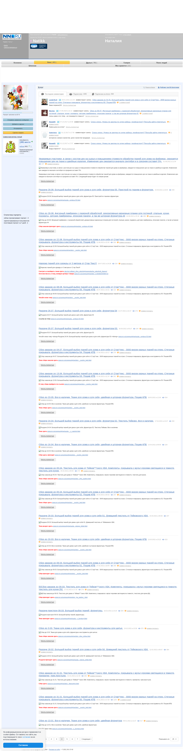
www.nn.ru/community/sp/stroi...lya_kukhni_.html (71, 597)
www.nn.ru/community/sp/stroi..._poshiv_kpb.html (70, 250)
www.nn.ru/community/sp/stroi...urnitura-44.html (77, 226)
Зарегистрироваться (10, 47)
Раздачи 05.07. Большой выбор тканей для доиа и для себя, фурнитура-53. (78, 328)
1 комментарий (124, 102)
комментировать (53, 164)
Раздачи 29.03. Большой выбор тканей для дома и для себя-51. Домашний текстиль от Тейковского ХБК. (93, 515)
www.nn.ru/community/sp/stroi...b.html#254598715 (91, 274)
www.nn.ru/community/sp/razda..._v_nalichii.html (63, 431)
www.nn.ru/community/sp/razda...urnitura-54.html (67, 319)
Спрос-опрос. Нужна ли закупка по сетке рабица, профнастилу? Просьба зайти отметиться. (128, 122)
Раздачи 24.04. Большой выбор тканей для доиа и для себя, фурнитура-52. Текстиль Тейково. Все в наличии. (96, 421)
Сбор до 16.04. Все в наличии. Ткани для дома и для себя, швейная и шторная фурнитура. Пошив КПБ (93, 444)
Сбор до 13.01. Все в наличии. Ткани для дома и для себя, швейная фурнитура (80, 720)
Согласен (23, 745)
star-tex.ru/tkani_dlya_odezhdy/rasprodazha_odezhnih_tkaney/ (85, 271)
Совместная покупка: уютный (12, 137)
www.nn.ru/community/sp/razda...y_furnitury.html (71, 618)
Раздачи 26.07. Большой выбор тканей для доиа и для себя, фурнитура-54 (78, 310)
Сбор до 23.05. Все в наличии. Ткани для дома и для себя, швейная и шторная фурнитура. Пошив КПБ (93, 397)
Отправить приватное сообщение (18, 120)
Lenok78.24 (53, 100)
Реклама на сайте (54, 749)
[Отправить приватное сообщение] (60, 100)
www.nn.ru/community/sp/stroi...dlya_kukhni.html (74, 479)
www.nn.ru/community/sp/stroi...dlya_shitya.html (74, 636)
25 (173, 739)
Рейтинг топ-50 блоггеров (169, 87)
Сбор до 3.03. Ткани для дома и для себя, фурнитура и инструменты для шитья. (81, 628)
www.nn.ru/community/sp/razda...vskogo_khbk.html (70, 526)
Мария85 (52, 122)
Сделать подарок (18, 132)
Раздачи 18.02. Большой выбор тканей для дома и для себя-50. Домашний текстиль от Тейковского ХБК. (93, 649)
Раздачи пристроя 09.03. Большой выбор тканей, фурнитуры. (71, 610)
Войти (6, 45)
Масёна (52, 111)
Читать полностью (69, 105)
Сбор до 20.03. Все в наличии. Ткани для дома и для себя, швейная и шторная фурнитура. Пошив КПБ (93, 539)
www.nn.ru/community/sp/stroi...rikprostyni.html (63, 684)
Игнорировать (18, 128)
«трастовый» (127, 34)
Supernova (53, 133)
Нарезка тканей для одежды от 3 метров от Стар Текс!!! (68, 263)
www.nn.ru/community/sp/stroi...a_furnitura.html (68, 729)
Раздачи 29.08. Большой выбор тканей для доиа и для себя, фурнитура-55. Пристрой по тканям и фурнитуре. (96, 189)
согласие (26, 737)
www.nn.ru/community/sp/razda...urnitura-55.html (63, 200)
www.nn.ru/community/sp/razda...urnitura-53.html (134, 336)
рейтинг (22, 146)
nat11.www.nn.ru (62, 34)
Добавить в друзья (18, 124)
